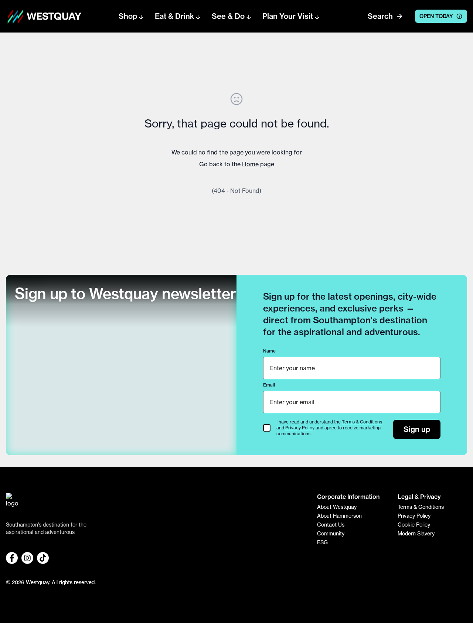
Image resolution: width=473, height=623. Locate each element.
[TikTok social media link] (43, 558)
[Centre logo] (15, 16)
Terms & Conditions (362, 422)
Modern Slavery (416, 533)
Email (269, 385)
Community (330, 533)
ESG (322, 542)
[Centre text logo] (51, 16)
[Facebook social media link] (12, 558)
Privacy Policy (299, 427)
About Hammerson (339, 516)
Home (250, 164)
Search (380, 16)
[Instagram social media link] (27, 558)
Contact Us (330, 524)
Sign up (417, 429)
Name (269, 351)
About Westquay (337, 507)
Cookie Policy (414, 524)
